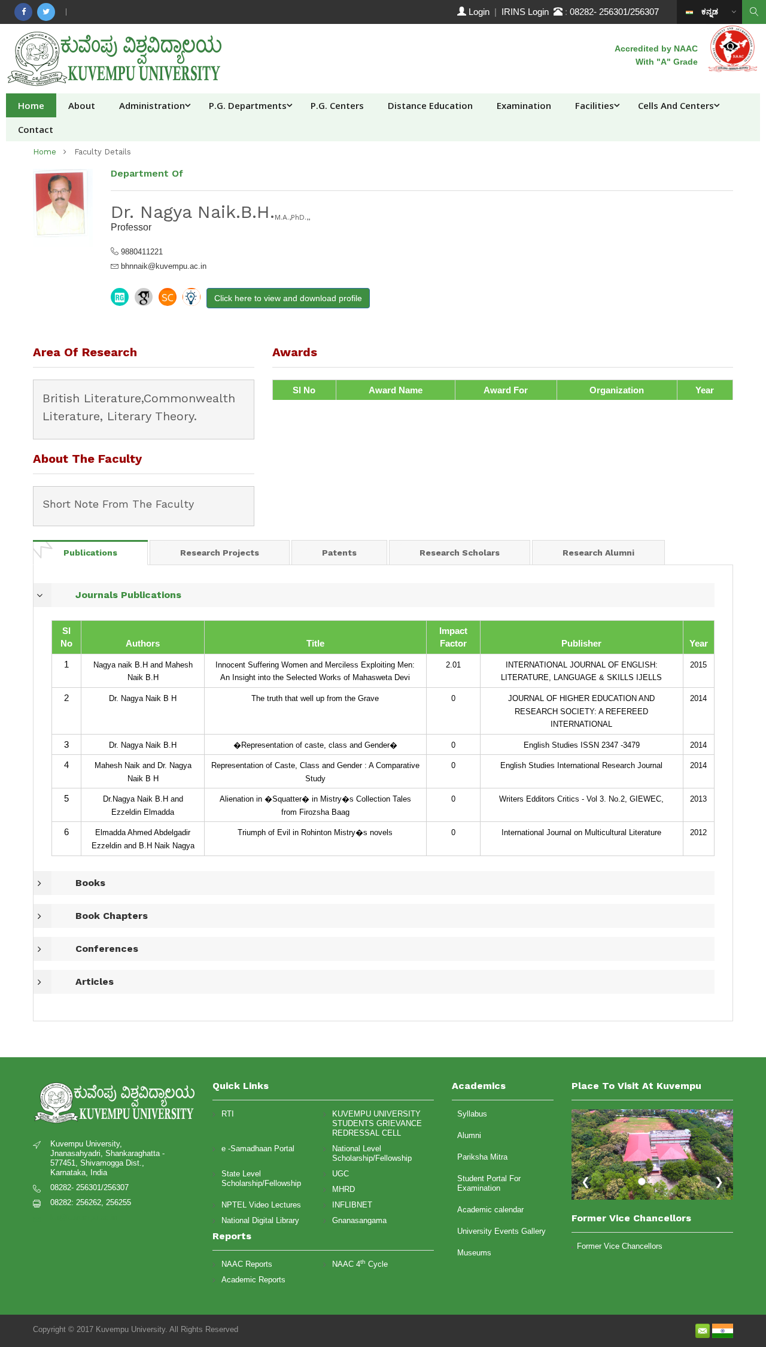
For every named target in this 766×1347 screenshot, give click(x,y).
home (44, 151)
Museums (474, 1252)
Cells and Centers (676, 105)
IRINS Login (527, 12)
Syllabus (472, 1113)
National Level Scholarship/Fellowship (372, 1153)
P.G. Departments (248, 105)
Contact (35, 129)
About (81, 105)
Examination (524, 105)
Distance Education (430, 105)
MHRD (343, 1189)
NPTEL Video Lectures (261, 1204)
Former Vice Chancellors (619, 1246)
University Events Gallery (501, 1231)
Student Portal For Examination (489, 1183)
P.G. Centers (337, 105)
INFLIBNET (352, 1204)
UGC (340, 1173)
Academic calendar (490, 1209)
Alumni (469, 1135)
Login (479, 12)
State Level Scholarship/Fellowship (261, 1178)
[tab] (90, 552)
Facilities (594, 105)
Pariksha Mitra (482, 1156)
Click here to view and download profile (288, 298)
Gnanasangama (359, 1220)
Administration (152, 105)
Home (31, 105)
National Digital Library (260, 1220)
